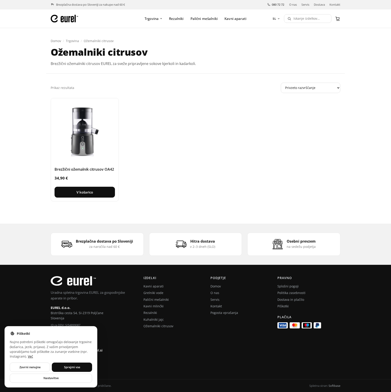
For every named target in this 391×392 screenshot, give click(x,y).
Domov (56, 41)
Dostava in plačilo (290, 299)
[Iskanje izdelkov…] (288, 18)
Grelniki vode (153, 293)
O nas (293, 4)
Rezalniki (176, 18)
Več (30, 356)
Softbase (334, 386)
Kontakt (334, 4)
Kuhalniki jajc (153, 319)
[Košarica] (337, 18)
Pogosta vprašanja (224, 313)
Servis (305, 4)
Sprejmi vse (72, 367)
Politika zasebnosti (291, 293)
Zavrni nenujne (30, 367)
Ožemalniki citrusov (158, 326)
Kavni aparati (235, 18)
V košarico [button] (84, 192)
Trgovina (152, 18)
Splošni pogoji (288, 286)
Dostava (319, 4)
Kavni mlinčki (153, 306)
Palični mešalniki (204, 18)
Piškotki (283, 306)
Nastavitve (51, 378)
